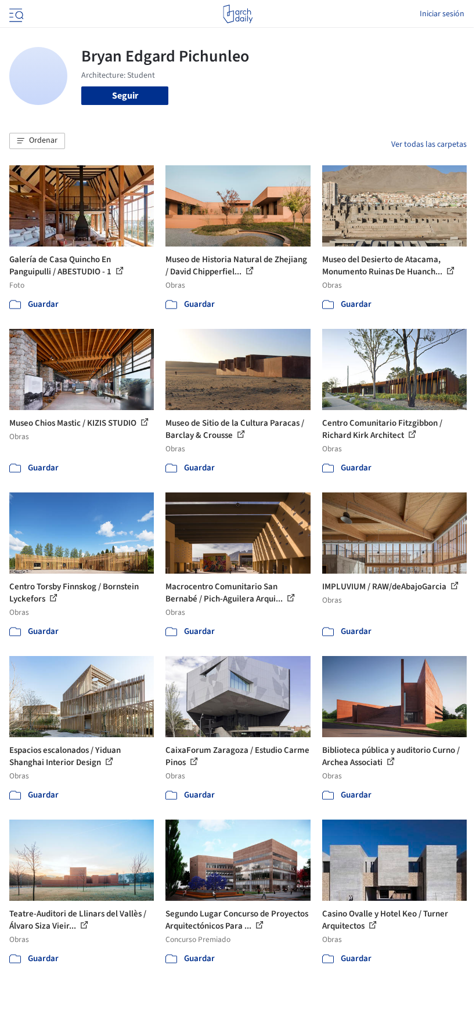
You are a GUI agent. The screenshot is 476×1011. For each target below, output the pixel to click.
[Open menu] (15, 14)
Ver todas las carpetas (429, 144)
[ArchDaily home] (238, 14)
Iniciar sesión (442, 14)
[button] (37, 141)
